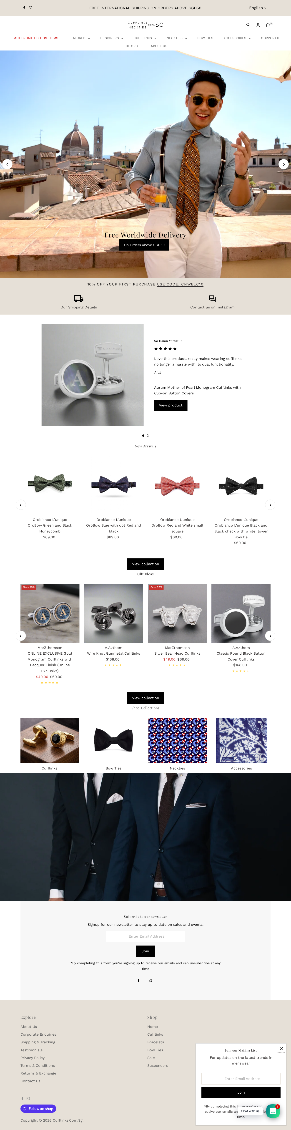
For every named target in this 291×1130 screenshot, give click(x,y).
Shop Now (146, 113)
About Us (159, 46)
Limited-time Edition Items (34, 38)
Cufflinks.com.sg (68, 1120)
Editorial (132, 46)
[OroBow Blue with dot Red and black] (113, 485)
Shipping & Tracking (37, 1042)
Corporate (270, 38)
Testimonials (31, 1050)
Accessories (235, 38)
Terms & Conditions (37, 1065)
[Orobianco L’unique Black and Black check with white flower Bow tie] (241, 485)
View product (171, 405)
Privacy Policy (32, 1058)
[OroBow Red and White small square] (177, 485)
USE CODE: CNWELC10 (180, 284)
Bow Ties (205, 38)
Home (152, 1026)
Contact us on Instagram (212, 307)
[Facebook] (24, 8)
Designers (110, 38)
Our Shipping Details (78, 307)
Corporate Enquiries (38, 1034)
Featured (78, 38)
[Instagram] (30, 8)
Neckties (175, 38)
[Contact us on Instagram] (212, 301)
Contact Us (30, 1081)
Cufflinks (143, 38)
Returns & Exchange (38, 1073)
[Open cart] (268, 25)
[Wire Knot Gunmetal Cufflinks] (113, 613)
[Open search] (248, 25)
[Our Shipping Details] (78, 301)
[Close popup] (281, 1049)
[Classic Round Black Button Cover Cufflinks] (241, 613)
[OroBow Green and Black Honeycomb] (50, 485)
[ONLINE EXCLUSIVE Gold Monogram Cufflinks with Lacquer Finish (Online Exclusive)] (50, 613)
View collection (145, 564)
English (256, 7)
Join (145, 951)
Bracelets (155, 1042)
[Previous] (7, 164)
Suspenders (157, 1065)
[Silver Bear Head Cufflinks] (177, 613)
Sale (151, 1058)
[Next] (283, 164)
